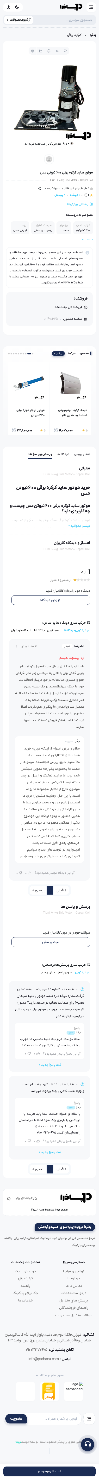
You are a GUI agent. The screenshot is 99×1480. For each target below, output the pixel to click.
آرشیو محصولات (20, 20)
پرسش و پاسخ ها (40, 454)
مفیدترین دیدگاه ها (47, 630)
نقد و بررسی (82, 454)
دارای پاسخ (48, 972)
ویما (18, 1442)
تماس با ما (74, 1285)
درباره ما (73, 1278)
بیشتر (59, 353)
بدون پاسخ (65, 972)
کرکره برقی (74, 35)
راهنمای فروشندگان (73, 1307)
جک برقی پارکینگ (25, 1293)
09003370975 (26, 1198)
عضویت (16, 1418)
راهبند (25, 1285)
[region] (49, 36)
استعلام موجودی (49, 1471)
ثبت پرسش (51, 942)
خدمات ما (25, 1300)
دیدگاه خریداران (21, 630)
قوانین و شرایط (74, 1271)
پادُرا (93, 35)
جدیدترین (82, 972)
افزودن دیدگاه (51, 600)
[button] (91, 7)
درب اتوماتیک (25, 1271)
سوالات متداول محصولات (73, 1315)
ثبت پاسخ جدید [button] (51, 1065)
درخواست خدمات (74, 1293)
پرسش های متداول (73, 1300)
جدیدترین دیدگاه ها (75, 630)
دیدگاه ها (63, 454)
